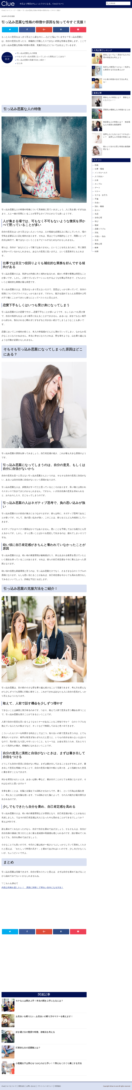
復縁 (96, 225)
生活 (96, 240)
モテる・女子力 (101, 195)
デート (97, 188)
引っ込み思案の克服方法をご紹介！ (31, 60)
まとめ (19, 63)
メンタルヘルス (101, 173)
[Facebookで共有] (27, 29)
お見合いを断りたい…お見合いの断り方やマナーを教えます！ (44, 1016)
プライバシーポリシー (45, 1086)
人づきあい (99, 176)
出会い (97, 203)
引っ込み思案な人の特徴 (27, 53)
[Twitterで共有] (10, 29)
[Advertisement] (44, 86)
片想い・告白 (100, 236)
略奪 (96, 248)
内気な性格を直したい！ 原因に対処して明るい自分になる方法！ (32, 888)
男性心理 (98, 244)
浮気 (96, 233)
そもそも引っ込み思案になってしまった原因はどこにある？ (41, 57)
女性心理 (98, 218)
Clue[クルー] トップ (8, 10)
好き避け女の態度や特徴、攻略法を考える (35, 1032)
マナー (97, 191)
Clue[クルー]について (9, 1086)
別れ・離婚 (99, 206)
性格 (18, 10)
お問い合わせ (31, 1086)
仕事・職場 (99, 169)
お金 (96, 180)
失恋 (96, 214)
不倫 (96, 199)
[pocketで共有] (78, 29)
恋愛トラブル (100, 229)
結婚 (96, 251)
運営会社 (21, 1086)
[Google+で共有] (44, 29)
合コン (97, 210)
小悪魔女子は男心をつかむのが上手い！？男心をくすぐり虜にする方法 (49, 1063)
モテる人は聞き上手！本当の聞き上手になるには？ (39, 1001)
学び (96, 221)
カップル (98, 184)
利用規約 (58, 1086)
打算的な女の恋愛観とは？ (28, 1048)
